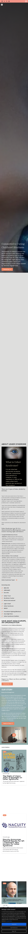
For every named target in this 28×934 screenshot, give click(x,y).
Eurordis (6, 592)
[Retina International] (3, 600)
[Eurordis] (3, 592)
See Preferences (14, 927)
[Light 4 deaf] (3, 603)
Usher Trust (7, 596)
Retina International (9, 600)
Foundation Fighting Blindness (12, 611)
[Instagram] (7, 1)
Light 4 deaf (7, 603)
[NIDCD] (3, 608)
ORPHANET (7, 590)
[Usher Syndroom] (3, 606)
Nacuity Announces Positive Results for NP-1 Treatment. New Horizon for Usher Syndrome (14, 842)
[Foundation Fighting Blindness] (3, 611)
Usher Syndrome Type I (8, 580)
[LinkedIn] (2, 1)
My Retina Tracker (9, 598)
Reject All (14, 931)
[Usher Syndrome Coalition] (3, 616)
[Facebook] (9, 1)
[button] (26, 1)
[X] (4, 1)
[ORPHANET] (3, 590)
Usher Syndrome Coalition (11, 616)
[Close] (26, 908)
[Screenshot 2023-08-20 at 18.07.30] (2, 5)
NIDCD (5, 608)
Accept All (14, 924)
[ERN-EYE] (3, 587)
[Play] (14, 735)
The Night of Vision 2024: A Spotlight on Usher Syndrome (12, 777)
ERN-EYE (6, 588)
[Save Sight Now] (3, 613)
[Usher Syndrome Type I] (16, 579)
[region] (14, 920)
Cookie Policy (9, 921)
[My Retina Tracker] (3, 598)
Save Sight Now (8, 614)
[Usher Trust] (3, 595)
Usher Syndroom (9, 606)
